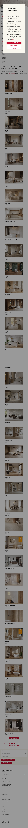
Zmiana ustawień (14, 45)
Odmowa (14, 48)
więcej (13, 39)
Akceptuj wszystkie (14, 42)
